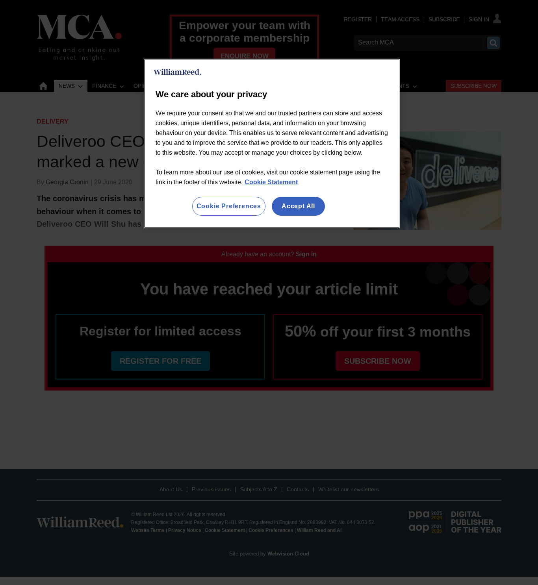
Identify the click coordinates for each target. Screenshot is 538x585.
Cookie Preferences (229, 206)
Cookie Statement (271, 182)
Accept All (298, 206)
